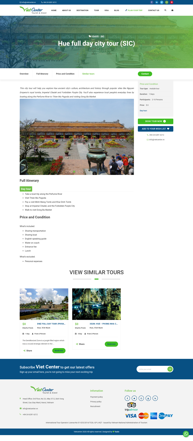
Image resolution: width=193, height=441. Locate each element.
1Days (95, 36)
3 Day (80, 334)
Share (29, 350)
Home (53, 10)
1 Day (27, 334)
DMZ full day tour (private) (51, 324)
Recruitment (95, 406)
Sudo (117, 432)
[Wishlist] (172, 10)
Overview (24, 74)
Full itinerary (42, 74)
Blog (116, 10)
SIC (102, 36)
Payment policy (96, 397)
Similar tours (88, 74)
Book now (59, 351)
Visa (107, 10)
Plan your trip (135, 10)
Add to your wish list (154, 129)
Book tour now (154, 121)
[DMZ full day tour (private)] (44, 304)
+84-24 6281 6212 (156, 135)
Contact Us (153, 10)
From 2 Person (40, 334)
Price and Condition (65, 74)
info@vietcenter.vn (157, 140)
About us (66, 10)
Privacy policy (95, 402)
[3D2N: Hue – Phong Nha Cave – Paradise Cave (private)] (96, 304)
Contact (145, 74)
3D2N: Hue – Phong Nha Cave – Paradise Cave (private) (104, 324)
